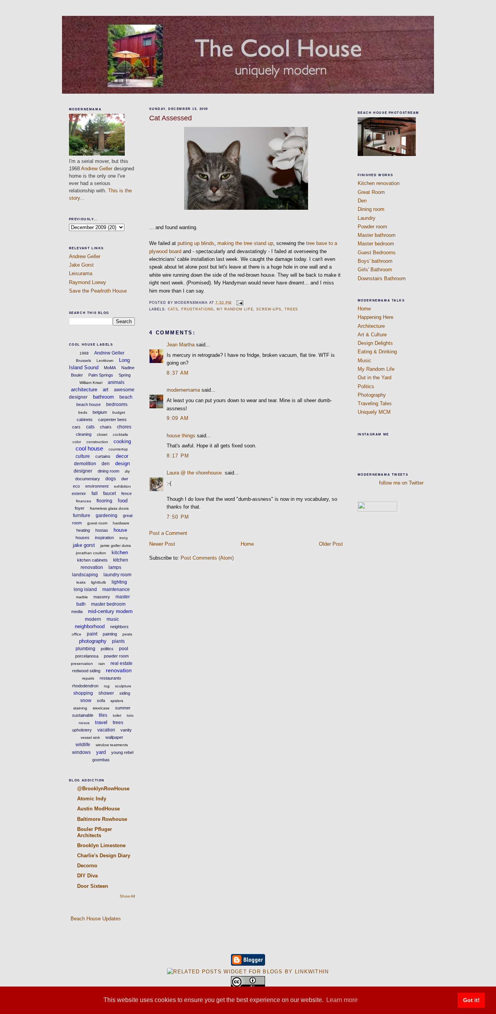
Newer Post (162, 544)
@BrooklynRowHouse (103, 788)
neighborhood (90, 626)
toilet (117, 715)
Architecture (371, 326)
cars (76, 427)
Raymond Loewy (87, 282)
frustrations (197, 309)
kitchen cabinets (92, 560)
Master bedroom (376, 244)
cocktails (120, 434)
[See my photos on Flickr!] (377, 510)
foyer (79, 508)
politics (107, 648)
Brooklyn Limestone (101, 845)
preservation (82, 663)
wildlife (83, 744)
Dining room (371, 209)
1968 (84, 353)
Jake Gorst (81, 265)
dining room (108, 471)
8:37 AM (178, 373)
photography (93, 641)
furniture (81, 515)
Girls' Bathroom (375, 269)
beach (126, 397)
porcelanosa (86, 656)
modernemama (183, 390)
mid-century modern (110, 611)
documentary (87, 478)
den (106, 463)
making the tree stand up (245, 243)
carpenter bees (112, 419)
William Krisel (90, 382)
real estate (121, 663)
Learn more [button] (342, 1000)
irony (123, 538)
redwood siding (86, 670)
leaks (81, 582)
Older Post (331, 544)
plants (118, 641)
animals (116, 382)
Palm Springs (100, 375)
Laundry (366, 218)
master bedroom (108, 604)
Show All (127, 896)
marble (82, 597)
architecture (84, 389)
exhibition (122, 486)
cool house (89, 448)
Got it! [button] (471, 1000)
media (77, 611)
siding (124, 693)
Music (364, 360)
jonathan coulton (91, 553)
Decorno (87, 865)
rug (107, 686)
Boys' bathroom (375, 261)
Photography (372, 395)
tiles (103, 715)
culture (83, 456)
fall (94, 493)
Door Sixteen (92, 886)
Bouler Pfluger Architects (94, 832)
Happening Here (375, 317)
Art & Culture (372, 334)
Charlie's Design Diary (103, 855)
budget (118, 412)
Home (247, 544)
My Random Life (376, 369)
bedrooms (116, 404)
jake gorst (84, 545)
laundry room (117, 574)
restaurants (110, 678)
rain (101, 663)
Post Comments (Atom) (207, 558)
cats (90, 427)
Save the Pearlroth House (98, 291)
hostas (101, 530)
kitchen (120, 552)
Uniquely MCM (374, 412)
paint (92, 634)
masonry (101, 596)
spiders (116, 701)
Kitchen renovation (379, 183)
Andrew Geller (96, 168)
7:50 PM (178, 517)
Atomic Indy (91, 799)
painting (110, 634)
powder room (116, 656)
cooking (122, 441)
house (120, 530)
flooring (104, 501)
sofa (101, 700)
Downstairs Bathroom (382, 278)
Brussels (83, 360)
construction (97, 442)
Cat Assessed (170, 118)
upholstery (82, 730)
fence (126, 493)
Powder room (372, 227)
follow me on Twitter (401, 483)
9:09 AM (178, 418)
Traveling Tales (375, 403)
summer (123, 708)
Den (362, 201)
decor (122, 456)
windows (81, 752)
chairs (106, 427)
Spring (125, 375)
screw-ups (268, 309)
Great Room (371, 192)
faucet (109, 493)
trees (118, 722)
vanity (126, 730)
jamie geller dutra (115, 545)
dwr (124, 478)
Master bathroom (377, 235)
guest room (97, 523)
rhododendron (85, 685)
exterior (79, 493)
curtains (102, 456)
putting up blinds (195, 243)
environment (96, 486)
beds (82, 412)
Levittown (105, 360)
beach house (88, 404)
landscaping (85, 574)
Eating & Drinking (377, 352)
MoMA (110, 367)
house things (181, 435)
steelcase (101, 708)
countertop (118, 449)
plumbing (85, 648)
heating (83, 530)
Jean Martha (181, 345)
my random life (235, 309)
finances (83, 501)
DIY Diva (87, 876)
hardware (121, 523)
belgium (100, 412)
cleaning (83, 434)
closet (102, 434)
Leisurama (80, 273)
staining (80, 708)
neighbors (119, 626)
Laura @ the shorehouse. (195, 473)
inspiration (104, 537)
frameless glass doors (109, 508)
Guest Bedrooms (377, 252)
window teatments (112, 745)
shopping (83, 693)
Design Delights (375, 343)
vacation (106, 730)
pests (127, 634)
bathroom (103, 397)
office (76, 634)
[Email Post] (239, 302)
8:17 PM (178, 456)
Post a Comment (168, 533)
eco (76, 486)
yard (101, 752)
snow (85, 700)
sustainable (82, 715)
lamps (114, 567)
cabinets (85, 419)
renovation (119, 670)
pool (123, 648)
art (105, 389)
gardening (106, 515)
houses (83, 537)
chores (124, 427)
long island (85, 589)
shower (106, 693)
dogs (110, 478)
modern (93, 619)
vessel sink (90, 737)
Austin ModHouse (98, 809)
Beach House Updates (95, 919)
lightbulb (98, 582)
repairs (88, 678)
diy (127, 471)
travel (101, 722)
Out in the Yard (374, 377)
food (122, 501)
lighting (119, 582)
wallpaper (114, 737)
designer (83, 471)
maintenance (116, 589)
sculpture (123, 686)
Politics (366, 386)
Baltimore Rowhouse (102, 819)
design (122, 463)
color (76, 442)
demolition (85, 463)
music (113, 619)
